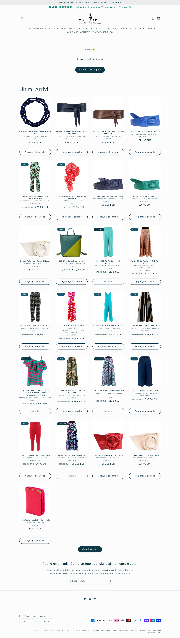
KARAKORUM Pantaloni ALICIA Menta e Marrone (35, 197)
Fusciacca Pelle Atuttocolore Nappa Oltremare (71, 132)
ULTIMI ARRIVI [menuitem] (40, 28)
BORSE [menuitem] (86, 28)
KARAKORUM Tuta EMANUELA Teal (108, 326)
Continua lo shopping (90, 69)
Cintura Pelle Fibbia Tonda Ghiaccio (35, 261)
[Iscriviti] (110, 581)
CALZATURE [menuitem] (101, 28)
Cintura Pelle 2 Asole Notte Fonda (108, 196)
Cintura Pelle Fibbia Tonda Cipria (145, 455)
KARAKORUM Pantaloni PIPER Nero (35, 326)
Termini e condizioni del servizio (125, 630)
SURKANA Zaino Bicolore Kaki (71, 261)
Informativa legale (154, 633)
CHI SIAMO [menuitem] (72, 32)
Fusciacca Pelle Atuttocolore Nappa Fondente (108, 132)
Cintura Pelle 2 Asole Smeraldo (145, 196)
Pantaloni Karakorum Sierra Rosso (35, 455)
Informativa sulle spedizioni (150, 630)
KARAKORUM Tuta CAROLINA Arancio (71, 327)
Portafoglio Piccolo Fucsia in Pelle (35, 520)
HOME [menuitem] (27, 28)
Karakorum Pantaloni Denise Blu (71, 455)
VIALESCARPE (47, 630)
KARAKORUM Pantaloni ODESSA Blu (108, 390)
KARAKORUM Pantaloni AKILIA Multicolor (72, 392)
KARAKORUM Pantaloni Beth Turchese (108, 262)
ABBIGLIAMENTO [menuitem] (69, 28)
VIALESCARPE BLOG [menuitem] (102, 32)
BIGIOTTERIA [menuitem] (118, 28)
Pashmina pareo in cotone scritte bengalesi (71, 197)
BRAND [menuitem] (52, 28)
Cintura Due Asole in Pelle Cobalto (145, 131)
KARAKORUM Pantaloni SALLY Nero (145, 326)
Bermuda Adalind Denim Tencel (145, 390)
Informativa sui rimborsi (81, 630)
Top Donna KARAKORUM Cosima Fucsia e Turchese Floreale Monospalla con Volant (35, 393)
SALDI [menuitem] (149, 28)
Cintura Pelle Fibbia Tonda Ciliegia (108, 455)
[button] (22, 18)
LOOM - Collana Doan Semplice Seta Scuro (35, 132)
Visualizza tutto (90, 549)
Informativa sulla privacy (101, 630)
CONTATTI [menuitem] (85, 32)
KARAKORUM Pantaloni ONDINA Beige (144, 262)
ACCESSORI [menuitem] (135, 28)
